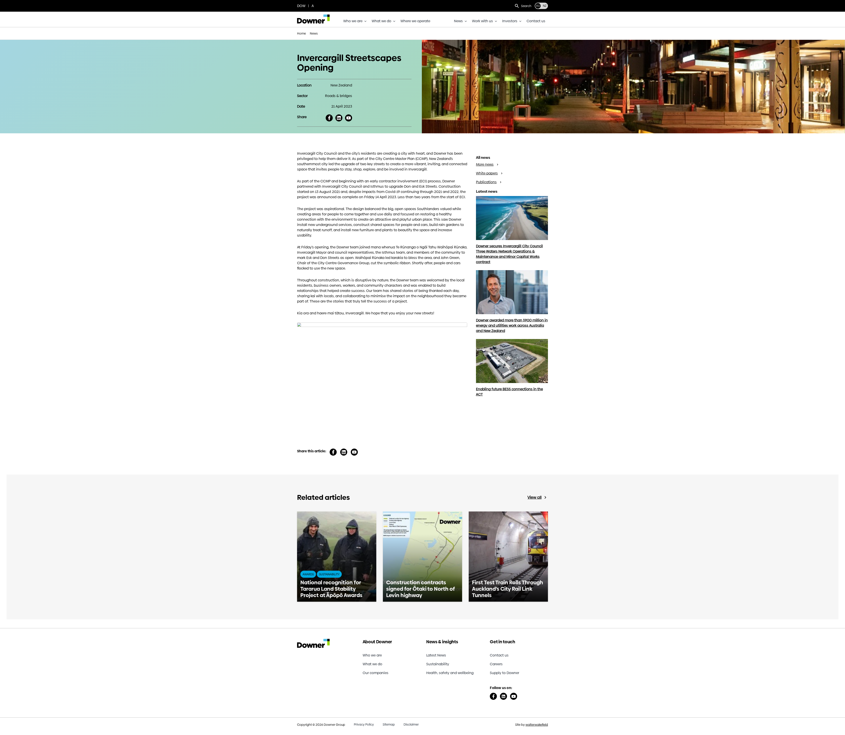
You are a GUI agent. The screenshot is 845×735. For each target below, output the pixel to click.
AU (538, 5)
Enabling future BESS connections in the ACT (509, 392)
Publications (486, 182)
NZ (545, 5)
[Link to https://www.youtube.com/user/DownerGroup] (513, 696)
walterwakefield (536, 724)
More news (485, 164)
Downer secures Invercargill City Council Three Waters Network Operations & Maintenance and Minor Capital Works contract (509, 254)
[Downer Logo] (313, 16)
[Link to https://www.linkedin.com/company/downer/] (503, 696)
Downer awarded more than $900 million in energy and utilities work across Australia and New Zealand (512, 325)
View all (534, 497)
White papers (487, 173)
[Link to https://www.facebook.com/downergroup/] (493, 696)
